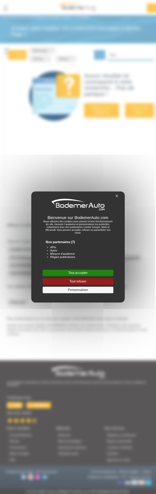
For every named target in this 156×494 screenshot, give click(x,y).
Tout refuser (77, 281)
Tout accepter (78, 273)
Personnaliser (78, 290)
